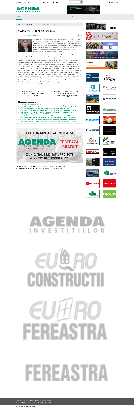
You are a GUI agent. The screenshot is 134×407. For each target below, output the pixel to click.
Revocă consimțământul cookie (26, 406)
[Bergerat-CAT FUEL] (93, 99)
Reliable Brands (37, 17)
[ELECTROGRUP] (110, 88)
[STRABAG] (93, 152)
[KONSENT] (93, 130)
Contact (78, 17)
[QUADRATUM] (93, 109)
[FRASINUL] (93, 173)
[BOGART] (83, 9)
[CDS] (110, 130)
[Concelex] (102, 46)
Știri (18, 17)
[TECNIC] (110, 162)
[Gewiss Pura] (110, 120)
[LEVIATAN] (110, 77)
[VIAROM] (110, 99)
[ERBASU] (110, 109)
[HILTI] (102, 36)
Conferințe (69, 17)
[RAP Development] (93, 77)
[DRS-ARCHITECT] (110, 152)
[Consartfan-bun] (93, 141)
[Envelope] (57, 2)
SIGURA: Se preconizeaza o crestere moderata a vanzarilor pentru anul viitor (67, 94)
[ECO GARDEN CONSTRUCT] (93, 194)
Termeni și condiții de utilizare (25, 401)
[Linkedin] (47, 2)
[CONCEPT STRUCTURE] (93, 162)
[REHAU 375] (102, 26)
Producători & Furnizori (27, 35)
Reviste (60, 17)
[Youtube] (53, 2)
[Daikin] (93, 120)
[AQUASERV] (110, 173)
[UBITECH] (110, 141)
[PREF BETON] (102, 65)
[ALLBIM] (102, 55)
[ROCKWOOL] (93, 183)
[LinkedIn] (80, 35)
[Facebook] (44, 2)
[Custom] (50, 2)
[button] (113, 2)
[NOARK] (110, 194)
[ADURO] (110, 183)
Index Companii (50, 17)
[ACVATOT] (93, 88)
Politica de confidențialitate (43, 401)
